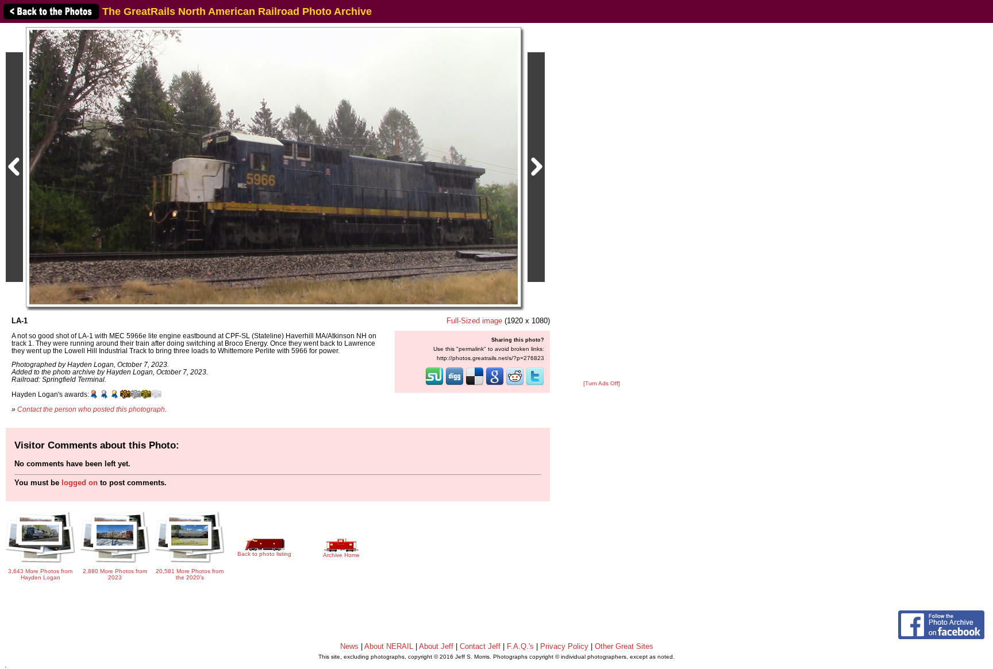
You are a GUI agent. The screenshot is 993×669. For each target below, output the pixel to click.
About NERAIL (388, 646)
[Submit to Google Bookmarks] (495, 384)
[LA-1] (273, 167)
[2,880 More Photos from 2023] (115, 563)
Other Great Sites (624, 646)
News (349, 646)
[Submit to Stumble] (434, 384)
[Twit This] (535, 384)
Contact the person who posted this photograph (91, 409)
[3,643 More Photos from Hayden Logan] (40, 559)
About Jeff (436, 646)
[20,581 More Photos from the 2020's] (189, 563)
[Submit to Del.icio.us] (474, 384)
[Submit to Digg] (454, 384)
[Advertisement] (602, 202)
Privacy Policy (564, 646)
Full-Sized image (474, 320)
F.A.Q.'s (520, 646)
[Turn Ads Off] (601, 383)
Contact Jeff (480, 646)
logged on (79, 482)
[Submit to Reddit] (515, 384)
